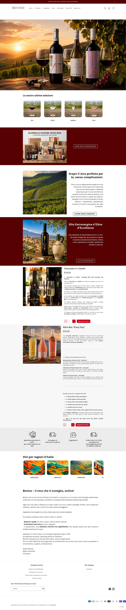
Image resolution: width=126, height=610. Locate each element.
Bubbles (73, 120)
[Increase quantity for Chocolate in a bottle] (74, 321)
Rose (94, 120)
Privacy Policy (36, 578)
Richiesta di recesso (36, 572)
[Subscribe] (43, 588)
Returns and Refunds (36, 569)
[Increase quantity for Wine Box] (73, 424)
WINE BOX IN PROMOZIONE (85, 146)
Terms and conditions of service (36, 575)
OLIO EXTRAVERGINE (85, 261)
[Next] (99, 469)
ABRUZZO (57, 477)
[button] (31, 8)
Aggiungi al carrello (83, 321)
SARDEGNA (34, 477)
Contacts (89, 569)
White (53, 120)
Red (32, 120)
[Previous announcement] (11, 2)
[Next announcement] (115, 2)
